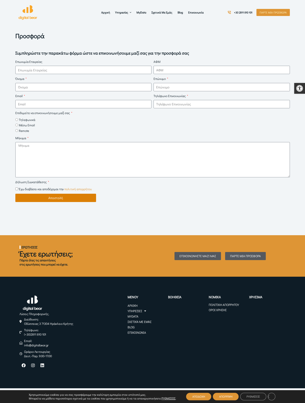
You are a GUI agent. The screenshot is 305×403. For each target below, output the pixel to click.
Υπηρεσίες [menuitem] (121, 12)
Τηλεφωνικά (27, 120)
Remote (24, 131)
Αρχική (133, 305)
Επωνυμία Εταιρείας (28, 62)
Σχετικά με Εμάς (139, 322)
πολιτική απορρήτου (78, 189)
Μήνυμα (21, 138)
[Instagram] (33, 365)
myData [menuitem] (141, 12)
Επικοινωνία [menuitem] (196, 12)
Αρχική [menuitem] (105, 12)
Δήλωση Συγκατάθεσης (31, 182)
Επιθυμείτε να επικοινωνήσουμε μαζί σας (43, 113)
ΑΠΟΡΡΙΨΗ (225, 396)
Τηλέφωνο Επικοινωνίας (170, 96)
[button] (299, 88)
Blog (131, 327)
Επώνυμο (160, 79)
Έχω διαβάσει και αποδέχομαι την (55, 189)
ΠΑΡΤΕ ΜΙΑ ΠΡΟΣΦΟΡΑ (273, 12)
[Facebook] (24, 365)
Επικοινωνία (137, 332)
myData (133, 316)
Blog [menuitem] (180, 12)
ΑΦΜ (157, 62)
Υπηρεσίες (135, 311)
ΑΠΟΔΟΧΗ (198, 396)
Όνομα (20, 79)
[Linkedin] (42, 365)
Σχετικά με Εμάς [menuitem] (161, 12)
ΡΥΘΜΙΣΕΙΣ (168, 398)
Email (19, 96)
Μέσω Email (27, 125)
